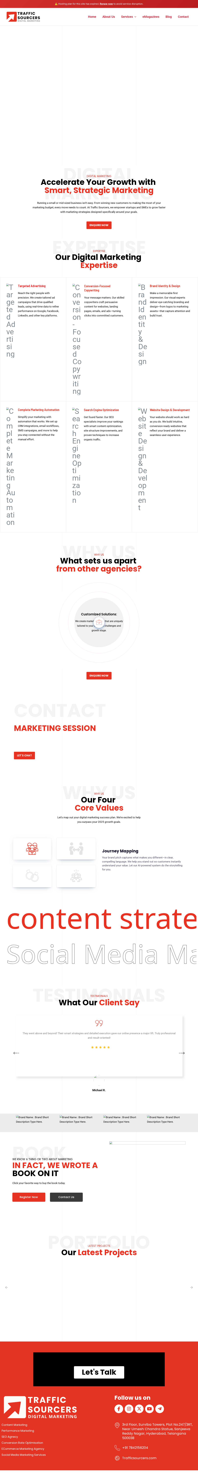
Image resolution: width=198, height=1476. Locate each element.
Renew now (106, 3)
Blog (169, 17)
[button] (134, 17)
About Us (108, 17)
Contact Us (66, 1197)
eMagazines (150, 17)
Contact (183, 17)
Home (92, 17)
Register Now (29, 1197)
